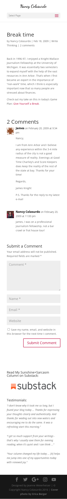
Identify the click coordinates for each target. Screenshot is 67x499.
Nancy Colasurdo (20, 41)
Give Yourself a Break (26, 103)
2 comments (27, 45)
